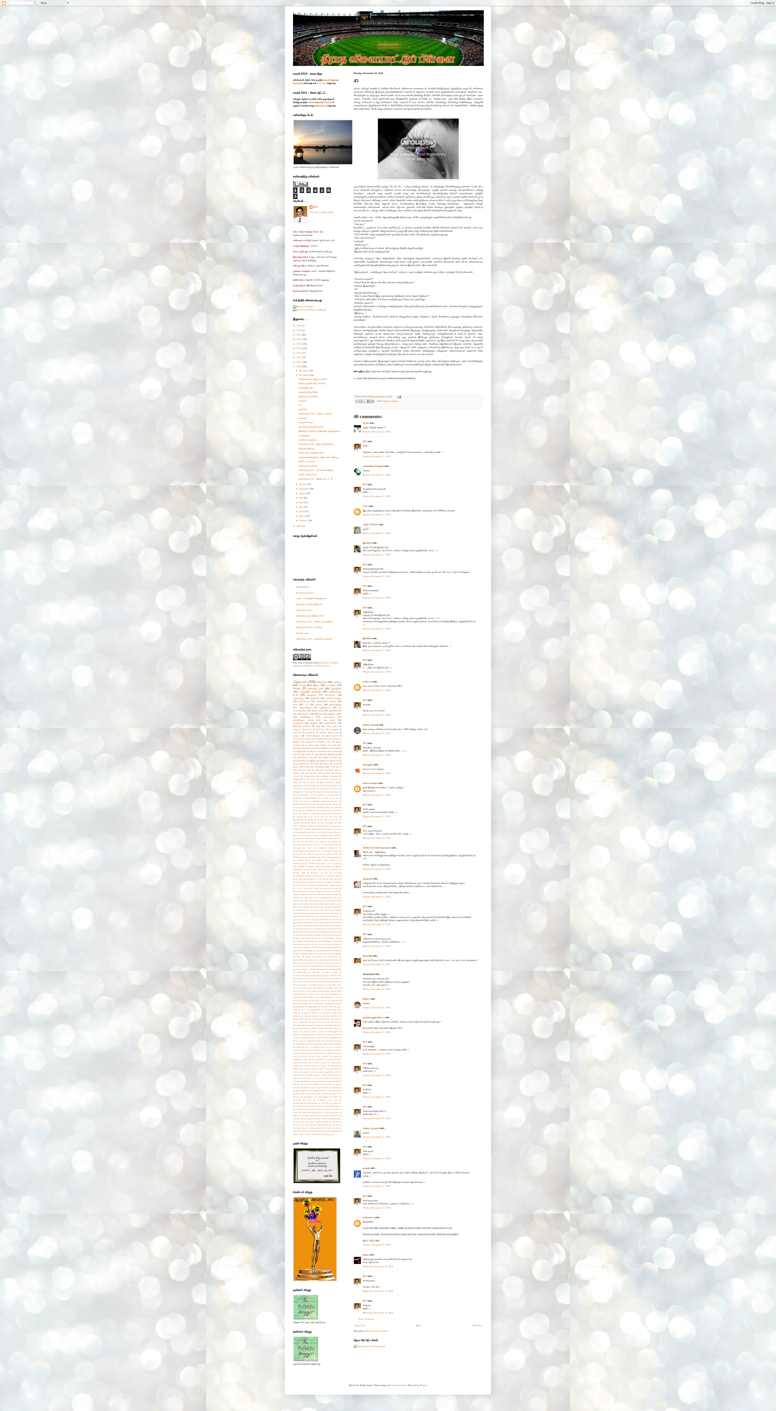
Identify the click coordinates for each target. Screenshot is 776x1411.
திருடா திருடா (315, 997)
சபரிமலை (317, 938)
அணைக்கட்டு (310, 841)
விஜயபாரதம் (334, 1112)
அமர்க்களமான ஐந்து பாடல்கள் (312, 378)
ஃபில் (313, 835)
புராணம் (336, 807)
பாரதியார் (335, 804)
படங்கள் (322, 1037)
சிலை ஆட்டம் (321, 105)
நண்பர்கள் (334, 1022)
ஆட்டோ (324, 857)
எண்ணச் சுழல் (298, 882)
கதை (308, 751)
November (304, 374)
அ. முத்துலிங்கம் (324, 835)
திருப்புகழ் (335, 1000)
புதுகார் (335, 1056)
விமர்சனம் (314, 698)
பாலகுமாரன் (297, 807)
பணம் (316, 1041)
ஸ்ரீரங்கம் (296, 1131)
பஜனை (313, 1037)
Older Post (477, 1325)
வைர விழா (322, 83)
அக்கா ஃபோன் (315, 779)
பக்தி (317, 770)
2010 (299, 366)
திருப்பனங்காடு (301, 1000)
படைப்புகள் (307, 1041)
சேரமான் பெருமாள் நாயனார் (327, 963)
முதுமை (329, 810)
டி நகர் (298, 978)
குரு (324, 916)
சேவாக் (295, 966)
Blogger (423, 1385)
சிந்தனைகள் (298, 950)
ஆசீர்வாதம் (297, 857)
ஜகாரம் (336, 966)
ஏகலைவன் (327, 888)
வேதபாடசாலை (298, 1125)
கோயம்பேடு (308, 929)
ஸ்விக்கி (314, 1131)
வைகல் (310, 1125)
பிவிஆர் (333, 1053)
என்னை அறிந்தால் (325, 882)
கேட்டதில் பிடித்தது (317, 922)
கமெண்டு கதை (315, 785)
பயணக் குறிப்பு (331, 726)
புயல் (309, 1059)
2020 (299, 325)
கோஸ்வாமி (334, 929)
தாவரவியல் (327, 991)
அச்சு (326, 779)
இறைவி (335, 869)
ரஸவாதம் (302, 417)
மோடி (332, 813)
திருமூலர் (296, 1003)
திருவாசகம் (307, 1003)
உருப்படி (332, 876)
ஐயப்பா (321, 891)
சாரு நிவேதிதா (333, 944)
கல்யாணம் (317, 751)
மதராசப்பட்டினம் (309, 1072)
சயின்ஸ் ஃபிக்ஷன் (332, 751)
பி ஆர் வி (298, 1053)
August (302, 493)
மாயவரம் (296, 1081)
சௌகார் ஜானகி (324, 966)
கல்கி (295, 904)
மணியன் (296, 1072)
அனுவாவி (323, 841)
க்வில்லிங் (310, 932)
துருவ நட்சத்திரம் (311, 1013)
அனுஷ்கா (334, 841)
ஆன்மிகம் (336, 688)
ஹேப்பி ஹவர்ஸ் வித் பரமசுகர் (311, 383)
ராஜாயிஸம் (305, 1090)
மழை (295, 757)
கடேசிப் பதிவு (302, 633)
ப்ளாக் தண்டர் (319, 1069)
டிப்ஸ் (305, 978)
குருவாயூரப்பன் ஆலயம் (302, 919)
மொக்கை (297, 732)
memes (339, 832)
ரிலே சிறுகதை (323, 1093)
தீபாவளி (325, 798)
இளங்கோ (367, 542)
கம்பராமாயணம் (299, 738)
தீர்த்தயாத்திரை (325, 766)
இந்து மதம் (315, 760)
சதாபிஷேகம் (337, 935)
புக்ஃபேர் (304, 1056)
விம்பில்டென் (298, 1119)
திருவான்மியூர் (333, 1003)
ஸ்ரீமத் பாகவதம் (332, 1128)
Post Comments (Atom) (377, 1330)
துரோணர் (296, 1016)
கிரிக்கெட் (320, 729)
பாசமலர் (299, 1047)
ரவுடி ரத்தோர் (334, 1087)
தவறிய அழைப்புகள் (307, 474)
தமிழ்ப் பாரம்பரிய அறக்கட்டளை (315, 795)
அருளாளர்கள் (305, 707)
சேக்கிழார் (297, 963)
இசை (316, 685)
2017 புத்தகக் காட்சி (332, 823)
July (301, 497)
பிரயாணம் (309, 1053)
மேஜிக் (316, 1084)
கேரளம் (339, 922)
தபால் (295, 985)
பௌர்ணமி (306, 1069)
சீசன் (298, 956)
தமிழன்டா (304, 985)
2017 (299, 334)
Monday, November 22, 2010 (377, 431)
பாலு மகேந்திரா (315, 1050)
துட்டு (326, 1006)
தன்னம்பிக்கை (333, 981)
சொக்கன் (305, 966)
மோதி (339, 813)
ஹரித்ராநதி (334, 1131)
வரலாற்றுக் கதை (301, 1106)
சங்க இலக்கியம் (323, 932)
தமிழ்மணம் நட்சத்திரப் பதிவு (318, 741)
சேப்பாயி (296, 795)
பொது (302, 685)
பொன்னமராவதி (310, 1066)
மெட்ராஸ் (307, 1084)
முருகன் (329, 1081)
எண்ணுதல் (311, 882)
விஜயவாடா (297, 1115)
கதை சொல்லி (333, 894)
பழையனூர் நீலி (322, 804)
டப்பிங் (331, 975)
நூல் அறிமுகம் (333, 1034)
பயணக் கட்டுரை (334, 698)
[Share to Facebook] (369, 401)
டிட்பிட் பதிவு (314, 754)
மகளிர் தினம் (333, 1069)
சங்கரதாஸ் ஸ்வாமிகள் (304, 935)
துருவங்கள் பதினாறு (330, 1013)
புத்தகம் (305, 713)
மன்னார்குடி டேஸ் (304, 609)
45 (299, 404)
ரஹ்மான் (299, 817)
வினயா (335, 817)
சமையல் (313, 738)
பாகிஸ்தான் (337, 1044)
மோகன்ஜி (367, 955)
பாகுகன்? (302, 400)
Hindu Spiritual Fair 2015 (315, 829)
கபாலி (304, 785)
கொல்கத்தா (337, 925)
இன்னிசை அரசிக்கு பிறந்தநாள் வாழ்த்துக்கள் (319, 430)
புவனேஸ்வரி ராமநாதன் (373, 466)
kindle (331, 832)
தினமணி (334, 795)
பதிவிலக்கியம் (302, 586)
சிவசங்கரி (314, 953)
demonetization (314, 748)
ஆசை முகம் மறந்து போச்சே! (311, 452)
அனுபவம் (300, 681)
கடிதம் (323, 894)
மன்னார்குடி (298, 698)
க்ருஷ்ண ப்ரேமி (298, 932)
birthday (308, 832)
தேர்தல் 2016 (310, 1019)
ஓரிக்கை (305, 894)
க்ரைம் (316, 763)
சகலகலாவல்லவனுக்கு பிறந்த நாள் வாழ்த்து (318, 457)
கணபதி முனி (315, 688)
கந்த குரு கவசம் (311, 897)
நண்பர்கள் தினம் (299, 1025)
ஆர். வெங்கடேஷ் (310, 863)
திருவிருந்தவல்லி (314, 1006)
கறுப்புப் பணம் (324, 900)
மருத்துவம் (297, 1075)
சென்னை (335, 960)
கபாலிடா (306, 900)
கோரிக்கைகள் (321, 929)
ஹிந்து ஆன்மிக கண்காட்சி (303, 1134)
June (301, 502)
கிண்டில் (327, 910)
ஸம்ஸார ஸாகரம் (306, 422)
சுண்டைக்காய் (332, 956)
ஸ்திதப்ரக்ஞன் (301, 1128)
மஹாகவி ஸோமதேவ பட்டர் (306, 1078)
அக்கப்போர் (330, 694)
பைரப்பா (328, 1062)
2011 (299, 361)
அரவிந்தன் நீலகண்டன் (327, 848)
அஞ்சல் (331, 838)
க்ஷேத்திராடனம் (299, 792)
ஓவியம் (326, 760)
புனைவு (395, 401)
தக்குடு (366, 1168)
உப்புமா (324, 876)
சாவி (295, 947)
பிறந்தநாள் (309, 807)
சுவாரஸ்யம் (312, 694)
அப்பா (312, 844)
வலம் (326, 817)
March (302, 515)
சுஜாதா (296, 766)
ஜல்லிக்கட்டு (324, 969)
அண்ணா (335, 779)
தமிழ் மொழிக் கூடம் (320, 985)
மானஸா (318, 704)
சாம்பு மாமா (318, 944)
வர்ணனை (314, 1106)
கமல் (314, 900)
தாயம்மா (317, 991)
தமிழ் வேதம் (307, 988)
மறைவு (307, 1075)
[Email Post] (398, 396)
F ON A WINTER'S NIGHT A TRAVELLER (309, 826)
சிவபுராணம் (325, 953)
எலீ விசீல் (309, 885)
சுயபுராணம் (298, 723)
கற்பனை (335, 900)
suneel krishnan (370, 783)
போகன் (323, 1066)
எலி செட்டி (299, 885)
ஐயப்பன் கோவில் (308, 891)
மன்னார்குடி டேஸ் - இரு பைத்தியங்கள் (316, 443)
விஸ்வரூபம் (317, 1119)
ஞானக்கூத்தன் (298, 975)
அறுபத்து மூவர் (314, 851)
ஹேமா (366, 1254)
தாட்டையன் (306, 991)
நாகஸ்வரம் (309, 745)
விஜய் (307, 1115)
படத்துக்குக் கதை (335, 1037)
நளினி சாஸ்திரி (317, 1028)
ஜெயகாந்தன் (337, 969)
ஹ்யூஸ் (328, 1134)
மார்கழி (306, 1081)
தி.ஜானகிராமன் (299, 994)
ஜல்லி (315, 969)
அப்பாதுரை (368, 764)
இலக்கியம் (315, 873)
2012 (299, 357)
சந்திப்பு (326, 763)
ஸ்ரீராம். (366, 998)
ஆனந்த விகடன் (336, 857)
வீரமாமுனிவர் (330, 1119)
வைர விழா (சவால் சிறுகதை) (309, 604)
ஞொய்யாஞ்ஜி (321, 975)
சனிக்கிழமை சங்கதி (303, 719)
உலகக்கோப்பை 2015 (313, 879)
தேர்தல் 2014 (297, 1019)
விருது (308, 1119)
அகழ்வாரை (337, 835)
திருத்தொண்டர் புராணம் (332, 997)
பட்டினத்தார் (329, 770)
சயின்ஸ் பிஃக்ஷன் (315, 792)
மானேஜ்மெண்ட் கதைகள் (314, 810)
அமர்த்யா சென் (333, 844)
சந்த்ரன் (307, 938)
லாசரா (309, 1100)
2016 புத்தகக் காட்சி (314, 823)
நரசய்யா (338, 1025)
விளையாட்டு (317, 710)
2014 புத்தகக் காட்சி (327, 820)
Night (301, 832)
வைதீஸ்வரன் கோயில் (324, 1125)
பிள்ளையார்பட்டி (322, 1053)
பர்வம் (310, 804)
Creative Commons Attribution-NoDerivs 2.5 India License (316, 664)
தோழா (329, 1019)
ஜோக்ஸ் (314, 723)
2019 (299, 330)
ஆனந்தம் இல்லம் (304, 860)
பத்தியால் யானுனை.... (308, 439)
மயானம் (336, 1072)
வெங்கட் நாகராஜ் (371, 724)
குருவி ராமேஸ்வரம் (321, 919)
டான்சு (339, 975)
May (301, 506)
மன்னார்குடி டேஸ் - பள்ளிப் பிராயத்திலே (314, 621)
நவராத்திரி (333, 729)
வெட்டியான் (300, 1122)
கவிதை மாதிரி (335, 713)
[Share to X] (365, 401)
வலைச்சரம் (310, 732)
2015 (299, 343)
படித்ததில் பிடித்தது (310, 691)
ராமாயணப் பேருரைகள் (305, 1093)
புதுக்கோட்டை (298, 1059)
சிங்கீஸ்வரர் (334, 947)
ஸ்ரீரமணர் (296, 820)
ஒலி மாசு (330, 891)
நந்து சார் (319, 1025)
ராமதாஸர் (338, 1090)
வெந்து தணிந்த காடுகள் (318, 1122)
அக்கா (311, 838)
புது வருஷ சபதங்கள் (320, 1056)
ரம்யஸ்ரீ (322, 1087)
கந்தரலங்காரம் (327, 897)
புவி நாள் (330, 1059)
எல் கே (366, 423)
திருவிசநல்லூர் (298, 1006)
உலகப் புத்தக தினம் (331, 879)
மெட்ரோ (338, 810)
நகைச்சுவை (303, 701)
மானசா (322, 1078)
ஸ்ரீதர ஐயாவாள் (316, 1128)
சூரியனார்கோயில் (300, 960)
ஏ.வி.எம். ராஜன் (313, 888)
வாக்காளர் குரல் (313, 1109)
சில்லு (305, 953)
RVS (365, 441)
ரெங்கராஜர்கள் (323, 1097)
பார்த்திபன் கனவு (299, 1050)
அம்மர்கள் (296, 848)
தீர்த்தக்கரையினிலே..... (309, 396)
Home (419, 1325)
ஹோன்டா (319, 1134)
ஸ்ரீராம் (305, 1131)
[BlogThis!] (361, 401)
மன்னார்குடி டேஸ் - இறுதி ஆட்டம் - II (315, 478)
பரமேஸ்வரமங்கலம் (303, 1044)
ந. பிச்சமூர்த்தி (302, 1022)
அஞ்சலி (325, 757)
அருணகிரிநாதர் (299, 851)
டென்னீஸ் (331, 978)
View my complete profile (321, 212)
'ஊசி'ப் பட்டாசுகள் (306, 461)
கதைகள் (296, 897)
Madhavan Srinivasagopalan (377, 847)
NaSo (365, 506)
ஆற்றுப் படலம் (325, 863)
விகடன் (323, 1112)
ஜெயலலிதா (316, 972)
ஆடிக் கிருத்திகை (311, 857)
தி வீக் (336, 991)
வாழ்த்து (313, 1112)
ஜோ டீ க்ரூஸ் (332, 972)
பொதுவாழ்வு (304, 435)
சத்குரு (298, 938)
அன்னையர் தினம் (300, 844)
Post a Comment (366, 1318)
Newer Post (360, 1325)
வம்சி (327, 1103)
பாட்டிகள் (335, 1047)
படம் (306, 704)
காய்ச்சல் (302, 409)
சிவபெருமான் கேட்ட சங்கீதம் (309, 627)
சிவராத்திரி (337, 953)
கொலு (296, 763)
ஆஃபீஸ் (299, 854)
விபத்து (296, 779)
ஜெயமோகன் (301, 972)
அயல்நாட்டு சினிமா (309, 782)
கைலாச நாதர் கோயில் (321, 925)
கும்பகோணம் (298, 788)
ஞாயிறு (310, 975)
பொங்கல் (326, 773)
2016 (299, 339)
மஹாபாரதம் (328, 716)
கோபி (298, 929)
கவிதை (335, 760)
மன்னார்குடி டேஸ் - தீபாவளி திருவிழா (315, 469)
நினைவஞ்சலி (333, 1031)
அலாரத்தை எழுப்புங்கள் (333, 851)
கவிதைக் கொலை (319, 904)
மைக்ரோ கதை (325, 745)
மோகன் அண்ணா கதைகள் (306, 813)
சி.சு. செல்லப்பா (305, 947)
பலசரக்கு (316, 1044)
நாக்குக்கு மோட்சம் (305, 592)
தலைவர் (296, 991)
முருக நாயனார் (317, 1081)
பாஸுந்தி (327, 1050)
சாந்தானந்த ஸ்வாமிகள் (302, 944)
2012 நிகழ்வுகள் (310, 820)
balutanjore (368, 1217)
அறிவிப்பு (304, 760)
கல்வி (326, 785)
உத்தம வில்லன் (312, 876)
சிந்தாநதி (309, 950)
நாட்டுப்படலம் (298, 801)
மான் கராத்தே (333, 1078)
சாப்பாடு (334, 732)
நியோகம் (296, 1034)
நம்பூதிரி (329, 1025)
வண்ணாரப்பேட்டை (314, 1103)
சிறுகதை (387, 401)
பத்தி (318, 726)
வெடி (340, 1119)
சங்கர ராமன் (337, 932)
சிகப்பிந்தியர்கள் (321, 947)
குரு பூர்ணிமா (334, 916)
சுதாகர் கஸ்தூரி (300, 754)
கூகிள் (305, 922)
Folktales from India (309, 757)
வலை (295, 704)
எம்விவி (339, 882)
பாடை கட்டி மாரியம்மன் (313, 1047)
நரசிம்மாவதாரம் (302, 1028)
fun (325, 832)
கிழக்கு (305, 913)
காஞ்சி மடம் (334, 904)
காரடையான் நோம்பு (325, 907)
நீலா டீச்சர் (306, 770)
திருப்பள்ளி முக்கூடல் (319, 1000)
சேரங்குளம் (309, 963)
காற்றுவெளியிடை (302, 910)
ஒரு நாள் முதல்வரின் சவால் (310, 426)
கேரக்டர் (330, 922)
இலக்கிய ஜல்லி (299, 873)
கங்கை (314, 894)
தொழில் (321, 1019)
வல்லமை (338, 1106)
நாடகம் (335, 798)
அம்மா (309, 848)
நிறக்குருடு (308, 1034)
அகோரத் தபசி (300, 838)
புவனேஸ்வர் (318, 1059)
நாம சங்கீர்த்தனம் (314, 801)
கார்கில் (339, 907)
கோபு (337, 788)
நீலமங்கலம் (319, 1034)
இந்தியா (329, 866)
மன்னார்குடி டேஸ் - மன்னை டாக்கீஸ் (315, 413)
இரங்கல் (318, 713)
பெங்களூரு (297, 810)
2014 (299, 348)
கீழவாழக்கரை (316, 913)
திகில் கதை (314, 994)
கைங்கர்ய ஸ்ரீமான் (303, 925)
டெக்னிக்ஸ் (321, 978)
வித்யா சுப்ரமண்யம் (331, 1115)
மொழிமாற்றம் (327, 1084)
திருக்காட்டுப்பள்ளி (300, 997)
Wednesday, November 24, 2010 (378, 1266)
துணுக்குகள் (315, 1009)
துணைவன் (328, 1009)
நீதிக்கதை (334, 754)
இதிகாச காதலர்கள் (327, 782)
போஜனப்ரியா (309, 776)
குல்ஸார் (336, 919)
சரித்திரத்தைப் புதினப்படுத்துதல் (319, 941)
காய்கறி (313, 907)
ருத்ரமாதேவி (308, 1097)
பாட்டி (327, 1047)
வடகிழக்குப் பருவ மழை (327, 1100)
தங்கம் (313, 981)
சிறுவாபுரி (319, 950)
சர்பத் (337, 941)
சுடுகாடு (319, 956)
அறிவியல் (297, 729)
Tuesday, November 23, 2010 (376, 964)
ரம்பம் (314, 1087)
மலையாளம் (337, 1075)
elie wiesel (317, 832)
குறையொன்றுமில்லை (308, 391)
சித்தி (327, 792)
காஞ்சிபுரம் (335, 785)
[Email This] (357, 401)
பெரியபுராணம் (311, 773)
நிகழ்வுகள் (329, 801)
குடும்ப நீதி (329, 913)
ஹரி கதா (324, 1131)
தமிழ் (325, 754)
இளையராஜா (329, 748)
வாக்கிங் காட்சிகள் (331, 1109)
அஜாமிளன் (321, 838)
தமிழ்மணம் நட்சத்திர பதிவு (327, 988)
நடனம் (324, 1022)
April (302, 511)
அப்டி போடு (329, 719)
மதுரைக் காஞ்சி (324, 1072)
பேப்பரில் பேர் (317, 1062)
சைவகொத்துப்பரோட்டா (373, 1017)
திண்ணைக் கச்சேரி (307, 465)
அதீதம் (295, 782)
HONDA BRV (298, 829)
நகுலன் (314, 1022)
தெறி (306, 1016)
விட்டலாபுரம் (316, 1115)
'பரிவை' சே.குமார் (371, 1128)
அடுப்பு (339, 838)
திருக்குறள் (297, 798)
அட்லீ (298, 841)
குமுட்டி (317, 916)
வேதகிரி (335, 1122)
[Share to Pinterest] (372, 401)
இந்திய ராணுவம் (315, 866)
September (304, 488)
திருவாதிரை (320, 1003)
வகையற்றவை (335, 704)
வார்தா (304, 1112)
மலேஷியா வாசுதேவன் (321, 1075)
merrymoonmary (399, 1385)
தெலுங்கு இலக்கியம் (330, 1016)
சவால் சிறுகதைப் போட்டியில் (322, 102)
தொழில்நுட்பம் (306, 716)
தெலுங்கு (315, 1016)
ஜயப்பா (307, 969)
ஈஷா (326, 873)
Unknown (367, 681)
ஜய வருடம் (297, 969)
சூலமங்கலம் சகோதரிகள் (319, 960)
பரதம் (339, 1041)
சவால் (335, 763)
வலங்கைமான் (327, 1106)
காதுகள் (296, 907)
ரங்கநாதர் (304, 1087)
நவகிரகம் (330, 1028)
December (304, 370)
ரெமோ (335, 1097)
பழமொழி (326, 1044)
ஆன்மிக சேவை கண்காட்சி (326, 860)
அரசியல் (323, 732)
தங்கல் (322, 981)
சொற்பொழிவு (308, 766)
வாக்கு (295, 1112)
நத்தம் (311, 1025)
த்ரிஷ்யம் (338, 1019)
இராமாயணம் (331, 735)
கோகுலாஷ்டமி (325, 788)
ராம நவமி (327, 1090)
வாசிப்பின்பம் (330, 723)
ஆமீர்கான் (297, 863)
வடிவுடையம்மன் (313, 817)
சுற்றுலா (336, 792)
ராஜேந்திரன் (316, 1090)
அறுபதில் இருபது (306, 448)
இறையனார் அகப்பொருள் (317, 869)
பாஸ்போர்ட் (337, 1050)
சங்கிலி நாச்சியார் (322, 935)
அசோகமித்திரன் (313, 735)
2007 (299, 526)
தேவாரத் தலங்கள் (302, 726)
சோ (313, 966)
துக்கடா (296, 735)
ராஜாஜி (295, 1090)
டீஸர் (312, 978)
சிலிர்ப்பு (329, 950)
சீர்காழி (308, 956)
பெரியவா (305, 1062)
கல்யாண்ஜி (304, 904)
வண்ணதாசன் (298, 1103)
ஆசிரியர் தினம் (332, 854)
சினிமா (297, 688)
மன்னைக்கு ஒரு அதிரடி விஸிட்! (310, 615)
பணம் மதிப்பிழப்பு (327, 1041)
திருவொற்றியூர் (311, 798)
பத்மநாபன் (367, 878)
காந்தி (304, 907)
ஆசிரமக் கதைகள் (314, 854)
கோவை (306, 763)
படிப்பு (297, 1041)
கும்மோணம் (311, 788)
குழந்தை (296, 922)
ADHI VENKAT (371, 524)
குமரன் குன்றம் (305, 916)
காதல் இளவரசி (305, 387)
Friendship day (334, 826)
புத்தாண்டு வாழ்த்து (323, 807)
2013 (299, 352)
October (303, 484)
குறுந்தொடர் (325, 707)
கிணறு (316, 910)
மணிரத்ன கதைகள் (329, 776)
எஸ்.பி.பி (308, 729)
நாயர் (306, 1031)
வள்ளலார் (299, 1109)
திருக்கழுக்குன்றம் (331, 994)
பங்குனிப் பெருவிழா (300, 1037)
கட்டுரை (331, 685)
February (303, 520)
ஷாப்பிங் (338, 1125)
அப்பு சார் (320, 844)
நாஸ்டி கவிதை (318, 1031)
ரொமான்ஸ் (297, 1100)
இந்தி (302, 866)
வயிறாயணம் (337, 1103)
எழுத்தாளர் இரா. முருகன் (325, 885)
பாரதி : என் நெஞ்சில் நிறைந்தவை (311, 598)
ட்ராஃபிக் (305, 981)
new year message (301, 835)
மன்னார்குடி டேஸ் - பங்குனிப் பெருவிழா (314, 638)
